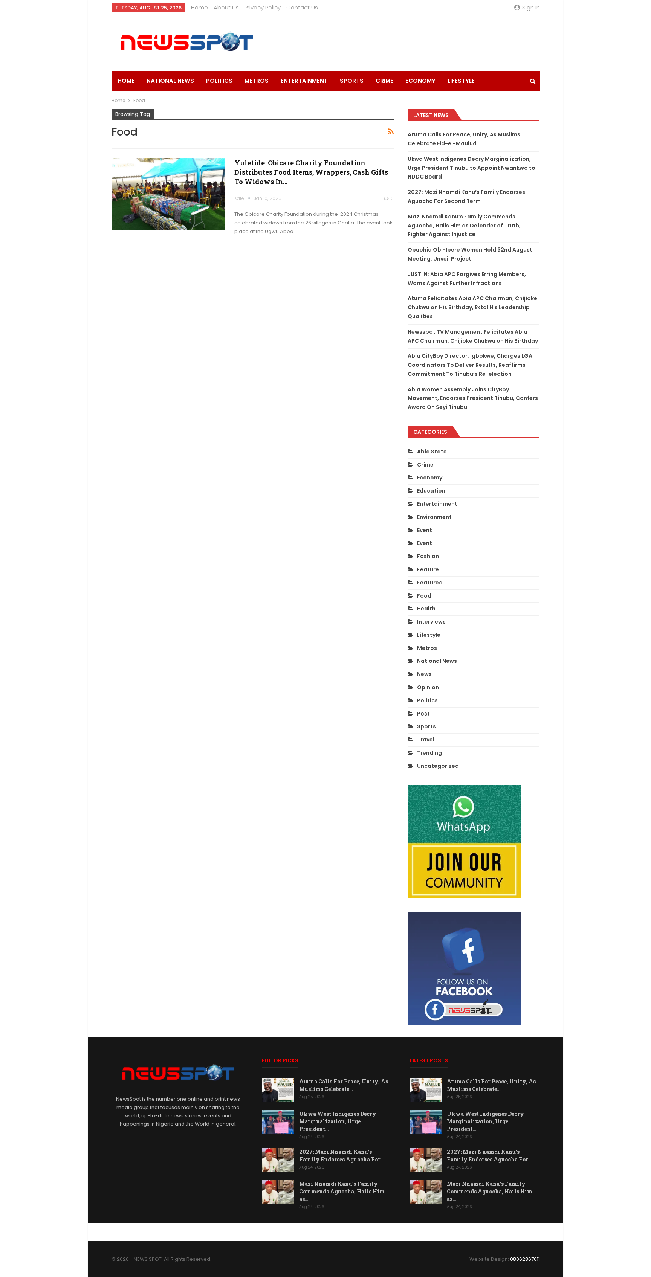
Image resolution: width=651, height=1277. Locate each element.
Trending (429, 753)
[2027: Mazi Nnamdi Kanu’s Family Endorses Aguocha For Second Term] (278, 1160)
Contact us (302, 7)
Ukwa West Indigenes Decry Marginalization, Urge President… (337, 1121)
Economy (420, 81)
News (424, 674)
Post (423, 713)
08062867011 (525, 1259)
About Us (226, 7)
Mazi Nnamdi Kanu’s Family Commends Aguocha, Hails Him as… (342, 1191)
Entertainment (304, 81)
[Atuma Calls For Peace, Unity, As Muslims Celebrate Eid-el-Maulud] (278, 1090)
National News (170, 81)
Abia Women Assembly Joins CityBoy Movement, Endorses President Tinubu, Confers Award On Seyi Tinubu (473, 398)
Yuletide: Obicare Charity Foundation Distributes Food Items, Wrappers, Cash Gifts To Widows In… (311, 172)
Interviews (431, 622)
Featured (430, 582)
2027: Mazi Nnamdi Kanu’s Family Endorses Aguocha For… (341, 1155)
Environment (434, 517)
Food (424, 596)
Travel (425, 739)
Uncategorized (438, 766)
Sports (352, 81)
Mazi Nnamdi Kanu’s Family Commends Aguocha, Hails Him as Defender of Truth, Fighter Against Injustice (464, 225)
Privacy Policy (263, 7)
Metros (257, 81)
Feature (428, 569)
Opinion (428, 687)
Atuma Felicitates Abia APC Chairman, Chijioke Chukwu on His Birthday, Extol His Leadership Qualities (472, 307)
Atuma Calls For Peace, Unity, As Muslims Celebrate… (343, 1085)
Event (424, 530)
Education (431, 490)
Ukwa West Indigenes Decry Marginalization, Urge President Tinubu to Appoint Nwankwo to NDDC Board (471, 168)
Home (199, 7)
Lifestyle (461, 81)
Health (426, 608)
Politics (219, 81)
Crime (384, 81)
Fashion (428, 556)
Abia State (432, 451)
